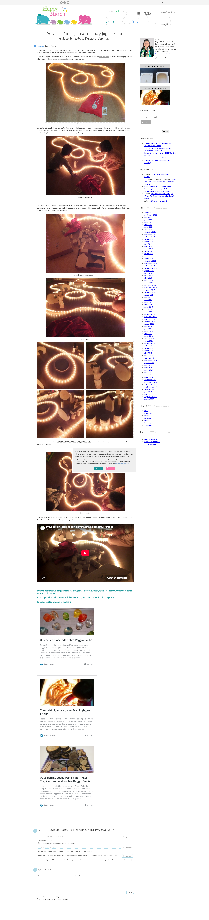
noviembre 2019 (150, 234)
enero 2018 (148, 283)
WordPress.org (150, 444)
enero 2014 (148, 377)
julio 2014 (148, 365)
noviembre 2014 (150, 360)
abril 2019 (148, 251)
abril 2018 (148, 278)
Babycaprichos (79, 130)
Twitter (94, 590)
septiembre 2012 (150, 397)
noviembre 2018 (150, 263)
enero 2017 (148, 312)
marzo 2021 (148, 227)
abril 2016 (148, 334)
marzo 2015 (148, 355)
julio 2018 (148, 273)
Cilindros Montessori (159, 201)
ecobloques (117, 128)
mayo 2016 (148, 331)
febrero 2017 (149, 309)
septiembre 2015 (150, 348)
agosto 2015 (149, 351)
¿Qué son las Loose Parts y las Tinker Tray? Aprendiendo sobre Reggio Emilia (159, 196)
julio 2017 (148, 297)
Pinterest (86, 590)
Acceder (147, 437)
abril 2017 (148, 305)
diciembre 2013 (150, 380)
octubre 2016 (149, 319)
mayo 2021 (148, 222)
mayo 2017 (148, 302)
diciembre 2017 (150, 285)
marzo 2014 (148, 372)
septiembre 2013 (150, 387)
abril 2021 (148, 225)
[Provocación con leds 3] (109, 414)
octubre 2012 (149, 394)
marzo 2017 (148, 307)
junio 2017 (148, 300)
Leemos (116, 11)
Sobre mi (168, 24)
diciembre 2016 (150, 314)
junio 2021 (148, 220)
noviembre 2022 (150, 215)
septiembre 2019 (150, 239)
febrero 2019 (149, 256)
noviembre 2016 (150, 317)
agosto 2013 (149, 389)
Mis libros (110, 22)
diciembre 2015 (150, 343)
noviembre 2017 (150, 288)
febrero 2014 (149, 375)
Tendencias (148, 425)
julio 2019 (148, 244)
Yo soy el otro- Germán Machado (156, 158)
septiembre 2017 (150, 292)
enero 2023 (148, 212)
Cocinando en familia (163, 54)
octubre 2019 (149, 237)
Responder (127, 837)
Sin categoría (149, 423)
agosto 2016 (149, 324)
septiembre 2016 (150, 321)
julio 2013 (148, 392)
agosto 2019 (149, 242)
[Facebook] (61, 2)
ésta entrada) (104, 57)
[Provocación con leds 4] (61, 414)
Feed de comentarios (152, 442)
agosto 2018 (149, 271)
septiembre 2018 (150, 268)
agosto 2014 (149, 363)
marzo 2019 (148, 254)
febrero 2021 (149, 229)
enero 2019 (148, 258)
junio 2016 (148, 329)
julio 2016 (148, 326)
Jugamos (136, 22)
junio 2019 (148, 246)
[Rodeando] (61, 365)
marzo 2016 (148, 336)
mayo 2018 (148, 275)
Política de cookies (122, 464)
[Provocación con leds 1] (109, 365)
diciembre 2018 (150, 261)
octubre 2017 (149, 290)
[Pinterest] (68, 2)
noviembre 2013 (150, 382)
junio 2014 (148, 367)
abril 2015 (148, 353)
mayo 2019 (148, 249)
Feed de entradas (151, 439)
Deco (146, 411)
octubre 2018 (149, 266)
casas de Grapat (52, 130)
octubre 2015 (149, 346)
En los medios (144, 13)
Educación (148, 413)
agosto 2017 (149, 295)
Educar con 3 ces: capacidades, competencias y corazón (160, 181)
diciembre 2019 (150, 232)
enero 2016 (148, 341)
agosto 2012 (149, 399)
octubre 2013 (149, 384)
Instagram (76, 590)
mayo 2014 (148, 370)
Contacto (162, 2)
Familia (146, 415)
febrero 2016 (149, 338)
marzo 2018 (148, 280)
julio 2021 (148, 217)
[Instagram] (64, 2)
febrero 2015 (149, 358)
